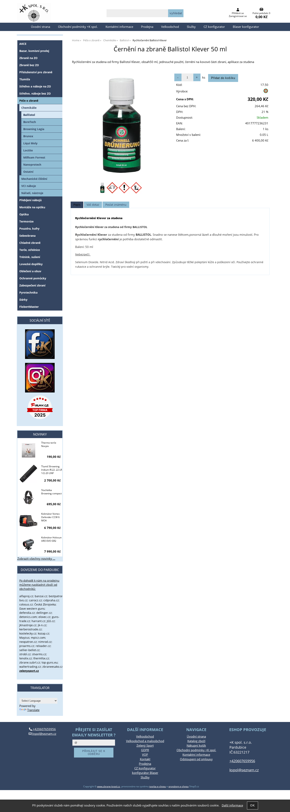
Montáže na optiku (32, 207)
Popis (76, 205)
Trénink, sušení (29, 257)
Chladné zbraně (29, 243)
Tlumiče (24, 79)
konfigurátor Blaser (145, 773)
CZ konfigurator (214, 27)
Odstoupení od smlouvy (196, 759)
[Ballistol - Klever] (265, 92)
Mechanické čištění (34, 179)
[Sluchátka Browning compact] (28, 497)
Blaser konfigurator (246, 27)
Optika (24, 214)
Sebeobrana (27, 235)
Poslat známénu (115, 205)
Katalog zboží (196, 741)
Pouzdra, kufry (29, 228)
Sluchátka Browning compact (51, 491)
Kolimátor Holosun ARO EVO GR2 (51, 539)
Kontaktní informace (119, 27)
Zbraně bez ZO (29, 65)
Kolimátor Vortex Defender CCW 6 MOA (50, 517)
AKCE (22, 44)
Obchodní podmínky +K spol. (78, 27)
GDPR (145, 750)
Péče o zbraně (28, 100)
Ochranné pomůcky (32, 278)
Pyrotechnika (28, 292)
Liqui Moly (30, 143)
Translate (33, 710)
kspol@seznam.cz (44, 734)
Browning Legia (33, 129)
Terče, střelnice (29, 250)
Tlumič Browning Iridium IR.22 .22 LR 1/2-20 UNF (51, 470)
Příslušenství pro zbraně (35, 72)
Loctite (28, 150)
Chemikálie (28, 108)
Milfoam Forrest (34, 157)
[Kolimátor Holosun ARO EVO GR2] (28, 545)
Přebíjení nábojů (30, 200)
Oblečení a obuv (30, 271)
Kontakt (145, 759)
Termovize (26, 221)
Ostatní (28, 172)
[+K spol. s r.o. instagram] (39, 377)
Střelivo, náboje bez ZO (35, 93)
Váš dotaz (93, 205)
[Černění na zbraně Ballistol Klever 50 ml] (120, 125)
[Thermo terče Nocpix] (28, 450)
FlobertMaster (29, 307)
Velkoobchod (170, 27)
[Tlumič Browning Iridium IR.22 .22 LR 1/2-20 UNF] (28, 474)
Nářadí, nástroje (32, 193)
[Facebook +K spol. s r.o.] (40, 358)
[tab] (77, 205)
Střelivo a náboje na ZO (35, 86)
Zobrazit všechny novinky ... (36, 559)
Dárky (23, 299)
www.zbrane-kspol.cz (108, 786)
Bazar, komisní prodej (34, 51)
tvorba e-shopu (157, 786)
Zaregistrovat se (238, 16)
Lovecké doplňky (31, 264)
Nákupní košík (196, 745)
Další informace (232, 805)
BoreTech (29, 122)
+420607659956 (44, 729)
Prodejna (147, 27)
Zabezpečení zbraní (32, 285)
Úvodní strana (40, 27)
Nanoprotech (32, 164)
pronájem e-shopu (178, 786)
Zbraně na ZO (28, 58)
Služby (191, 27)
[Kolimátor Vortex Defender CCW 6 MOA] (28, 521)
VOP (145, 755)
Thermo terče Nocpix (48, 444)
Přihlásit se (238, 13)
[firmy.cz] (39, 407)
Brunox (28, 136)
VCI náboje (28, 186)
